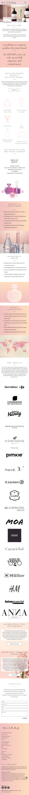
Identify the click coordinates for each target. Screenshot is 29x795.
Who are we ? (4, 734)
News (2, 753)
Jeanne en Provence (5, 745)
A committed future (5, 736)
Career (2, 739)
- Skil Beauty (4, 759)
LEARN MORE (14, 675)
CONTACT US (14, 90)
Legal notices (8, 792)
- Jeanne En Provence (6, 757)
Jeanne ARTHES (4, 744)
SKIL (2, 747)
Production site (4, 738)
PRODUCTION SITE (14, 644)
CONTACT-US (14, 617)
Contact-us (3, 751)
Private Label (4, 748)
